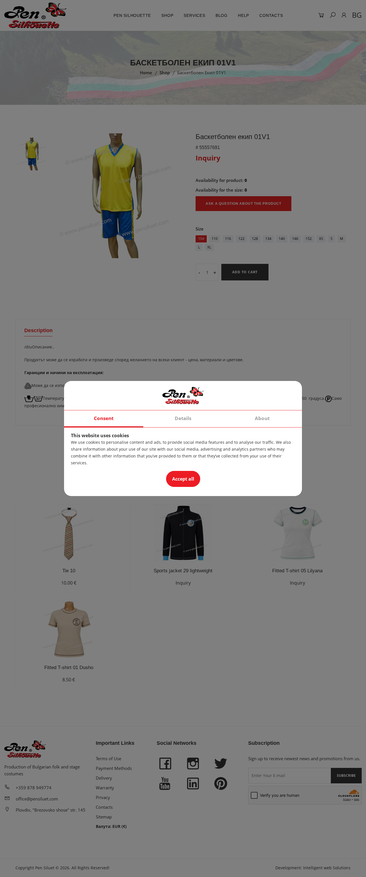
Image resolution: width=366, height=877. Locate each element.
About (262, 418)
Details (183, 418)
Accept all (183, 479)
